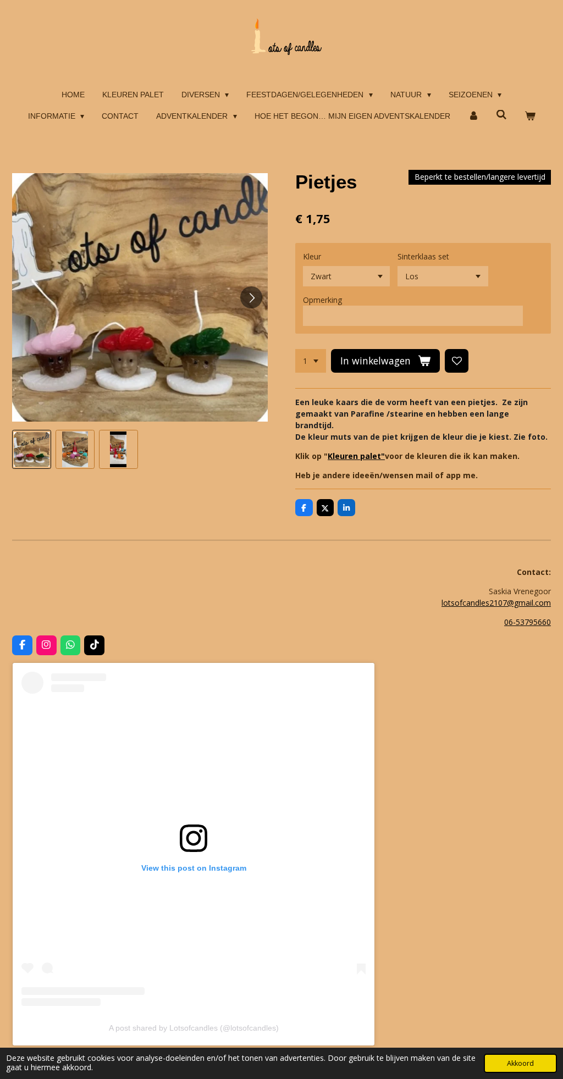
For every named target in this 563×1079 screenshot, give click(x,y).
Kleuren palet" (356, 456)
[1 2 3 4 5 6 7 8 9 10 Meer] (310, 361)
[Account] (473, 116)
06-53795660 (527, 622)
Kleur (312, 256)
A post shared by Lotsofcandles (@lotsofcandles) (194, 1027)
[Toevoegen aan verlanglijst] (457, 361)
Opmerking (322, 300)
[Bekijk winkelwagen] (530, 116)
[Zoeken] (501, 114)
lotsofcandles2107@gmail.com (496, 602)
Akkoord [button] (520, 1063)
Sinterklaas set (423, 256)
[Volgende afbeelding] (251, 297)
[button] (31, 449)
